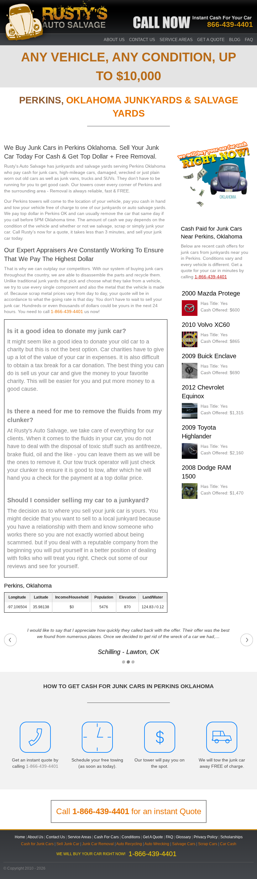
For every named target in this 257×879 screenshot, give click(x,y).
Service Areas (176, 39)
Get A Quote (211, 39)
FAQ (249, 39)
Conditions (131, 837)
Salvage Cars (183, 844)
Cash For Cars (106, 837)
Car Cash (228, 844)
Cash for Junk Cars (37, 844)
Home (20, 837)
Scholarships (231, 837)
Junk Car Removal (98, 844)
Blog (234, 39)
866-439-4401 (230, 24)
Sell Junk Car (67, 844)
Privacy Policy (206, 837)
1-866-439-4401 (67, 311)
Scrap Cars (207, 844)
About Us (114, 39)
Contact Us (142, 39)
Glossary (183, 837)
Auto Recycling (129, 844)
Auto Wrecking (156, 844)
